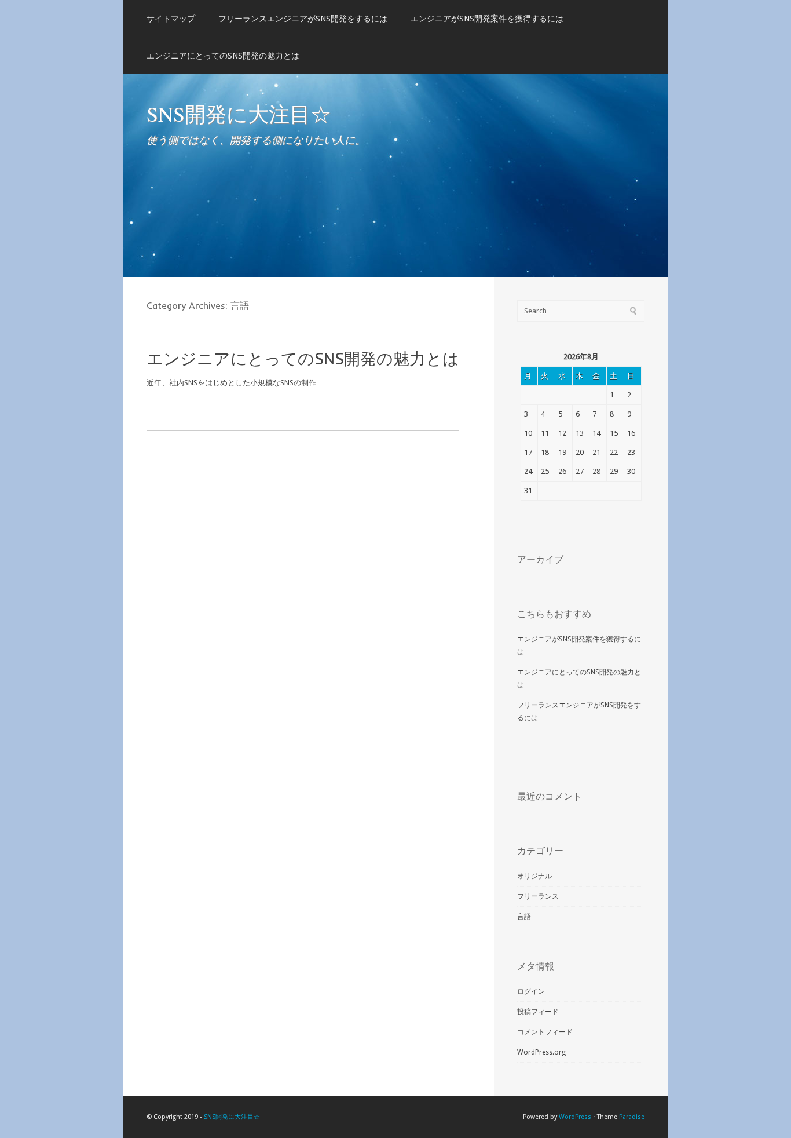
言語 (524, 917)
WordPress (575, 1117)
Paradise (631, 1117)
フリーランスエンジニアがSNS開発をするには (302, 18)
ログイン (531, 991)
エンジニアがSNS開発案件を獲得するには (487, 18)
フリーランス (538, 896)
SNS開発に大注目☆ (239, 113)
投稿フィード (538, 1012)
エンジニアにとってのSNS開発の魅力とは (223, 56)
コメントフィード (545, 1032)
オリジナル (534, 876)
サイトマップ (171, 18)
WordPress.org (541, 1052)
